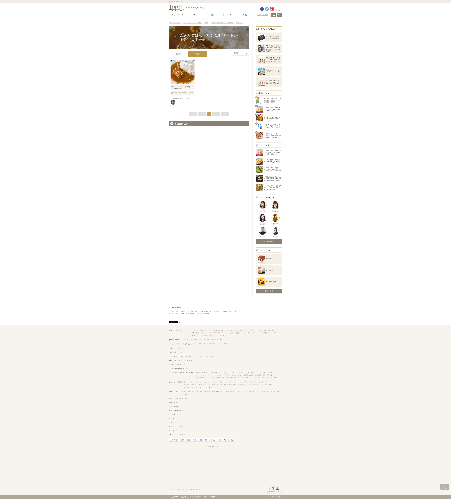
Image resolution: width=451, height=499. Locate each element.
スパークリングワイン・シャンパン (214, 391)
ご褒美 (251, 330)
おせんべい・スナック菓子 (237, 384)
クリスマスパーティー (213, 356)
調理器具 (172, 402)
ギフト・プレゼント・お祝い (177, 311)
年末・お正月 (173, 360)
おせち (183, 360)
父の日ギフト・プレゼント (216, 335)
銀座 (219, 440)
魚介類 (251, 375)
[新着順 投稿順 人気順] (240, 53)
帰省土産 (206, 339)
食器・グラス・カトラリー (178, 398)
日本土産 (219, 339)
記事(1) (178, 54)
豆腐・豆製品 (200, 377)
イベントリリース (175, 426)
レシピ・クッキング (222, 343)
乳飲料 (187, 394)
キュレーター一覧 (174, 489)
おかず (225, 375)
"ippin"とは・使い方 (194, 489)
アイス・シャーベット (252, 384)
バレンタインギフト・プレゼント (250, 333)
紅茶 (278, 391)
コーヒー (272, 391)
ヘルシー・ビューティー (177, 348)
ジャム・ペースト (256, 372)
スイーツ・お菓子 (175, 382)
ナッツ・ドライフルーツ (209, 375)
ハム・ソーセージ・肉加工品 (239, 375)
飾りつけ (212, 343)
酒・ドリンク (173, 391)
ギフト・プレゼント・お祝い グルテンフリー (223, 311)
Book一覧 (184, 489)
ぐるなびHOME (173, 497)
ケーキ (186, 382)
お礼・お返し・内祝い (241, 330)
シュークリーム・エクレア (247, 382)
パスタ (219, 375)
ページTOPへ (444, 494)
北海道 (213, 440)
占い (170, 418)
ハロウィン (173, 352)
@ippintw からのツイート (216, 446)
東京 (182, 440)
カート (273, 15)
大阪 (225, 440)
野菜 (264, 375)
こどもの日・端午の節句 (177, 368)
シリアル (239, 372)
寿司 (223, 377)
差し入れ (189, 339)
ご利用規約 (198, 497)
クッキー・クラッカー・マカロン (208, 382)
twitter (267, 9)
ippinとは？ (278, 10)
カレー (248, 377)
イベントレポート (175, 410)
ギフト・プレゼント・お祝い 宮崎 (198, 311)
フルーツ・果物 (206, 387)
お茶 (182, 394)
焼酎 (193, 391)
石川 (194, 440)
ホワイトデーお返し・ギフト (269, 333)
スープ (242, 377)
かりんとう (264, 384)
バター (264, 372)
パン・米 (246, 372)
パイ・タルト (193, 382)
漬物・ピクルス (223, 372)
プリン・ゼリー (233, 382)
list (179, 322)
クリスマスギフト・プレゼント (219, 333)
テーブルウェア (174, 406)
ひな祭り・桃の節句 (176, 364)
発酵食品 (269, 375)
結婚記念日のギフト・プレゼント (223, 330)
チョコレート (223, 382)
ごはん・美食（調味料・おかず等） (181, 372)
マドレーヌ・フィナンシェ (198, 384)
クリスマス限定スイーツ (186, 356)
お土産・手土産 (174, 340)
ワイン (183, 391)
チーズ (198, 375)
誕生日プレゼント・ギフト (205, 330)
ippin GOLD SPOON (176, 434)
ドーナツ (186, 384)
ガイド (171, 422)
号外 (170, 430)
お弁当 (218, 377)
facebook (262, 9)
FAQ (212, 497)
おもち (191, 360)
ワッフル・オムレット (268, 382)
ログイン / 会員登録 (262, 15)
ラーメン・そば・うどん (258, 377)
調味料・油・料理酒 (202, 372)
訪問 (184, 339)
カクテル (244, 391)
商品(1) (197, 54)
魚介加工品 (258, 375)
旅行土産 (213, 339)
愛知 (206, 440)
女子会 (206, 343)
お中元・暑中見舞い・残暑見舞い (264, 330)
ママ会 (200, 343)
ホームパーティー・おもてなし (180, 344)
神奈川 (232, 440)
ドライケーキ (212, 384)
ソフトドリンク (261, 391)
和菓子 (226, 384)
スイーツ (182, 352)
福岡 (200, 440)
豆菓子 (270, 384)
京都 (188, 440)
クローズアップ (174, 414)
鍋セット (208, 377)
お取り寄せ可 (174, 440)
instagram (272, 9)
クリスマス (173, 356)
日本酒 (188, 391)
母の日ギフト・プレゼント (199, 335)
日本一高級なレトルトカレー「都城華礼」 (182, 93)
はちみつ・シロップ (274, 372)
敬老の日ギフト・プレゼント (200, 333)
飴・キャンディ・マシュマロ (192, 387)
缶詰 (213, 377)
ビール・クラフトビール (233, 391)
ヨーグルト (232, 372)
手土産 (195, 343)
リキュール (252, 391)
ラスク (258, 382)
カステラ (219, 384)
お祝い (194, 330)
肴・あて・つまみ (272, 377)
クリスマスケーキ (200, 356)
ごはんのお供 (213, 372)
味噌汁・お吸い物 (231, 377)
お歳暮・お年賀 (234, 333)
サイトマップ (206, 497)
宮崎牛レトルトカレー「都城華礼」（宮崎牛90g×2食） (181, 87)
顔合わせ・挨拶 (197, 339)
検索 (279, 15)
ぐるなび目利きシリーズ (186, 497)
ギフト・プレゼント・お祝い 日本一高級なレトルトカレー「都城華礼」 (190, 313)
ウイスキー (199, 391)
